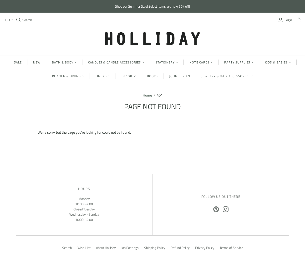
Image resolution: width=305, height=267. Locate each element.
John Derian (179, 76)
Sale (18, 62)
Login (288, 20)
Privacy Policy (204, 247)
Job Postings (130, 247)
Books (152, 76)
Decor (127, 76)
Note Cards (199, 62)
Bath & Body (62, 62)
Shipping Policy (154, 247)
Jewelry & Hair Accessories (225, 76)
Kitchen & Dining (66, 76)
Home (147, 95)
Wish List (84, 247)
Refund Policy (180, 247)
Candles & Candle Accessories (114, 62)
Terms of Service (231, 247)
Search (27, 20)
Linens (101, 76)
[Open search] (18, 20)
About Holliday (106, 247)
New (37, 62)
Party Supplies (237, 62)
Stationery (165, 62)
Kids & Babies (276, 62)
